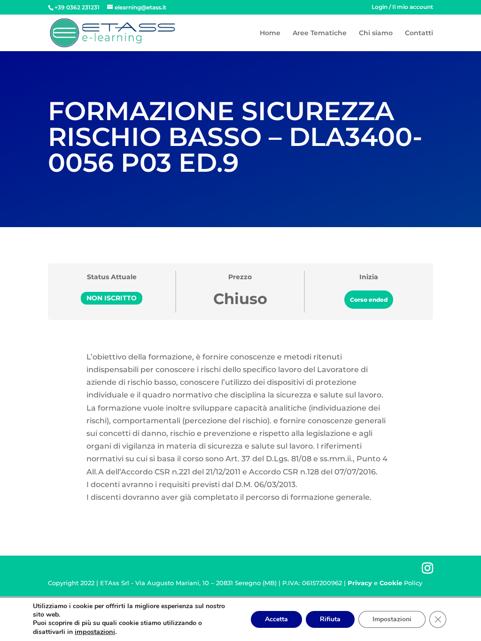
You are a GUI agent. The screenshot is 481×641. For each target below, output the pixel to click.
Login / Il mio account (402, 7)
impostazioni (95, 631)
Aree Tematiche (320, 33)
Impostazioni (391, 619)
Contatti (419, 33)
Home (270, 33)
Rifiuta (330, 619)
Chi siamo (376, 33)
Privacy (360, 583)
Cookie (391, 583)
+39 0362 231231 (77, 7)
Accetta (276, 619)
